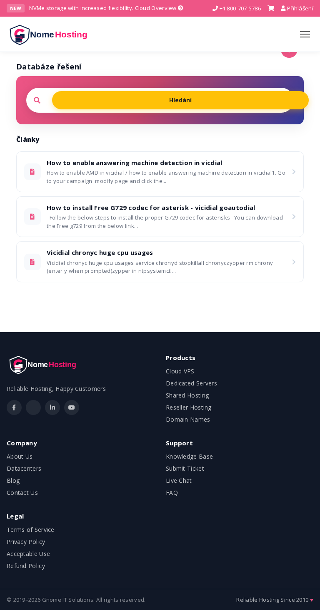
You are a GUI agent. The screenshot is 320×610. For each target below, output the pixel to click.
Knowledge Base (189, 456)
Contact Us (22, 492)
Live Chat (179, 480)
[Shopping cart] (271, 8)
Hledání (180, 100)
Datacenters (24, 468)
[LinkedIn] (52, 407)
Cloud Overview (156, 8)
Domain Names (188, 419)
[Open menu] (305, 34)
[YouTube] (71, 407)
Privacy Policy (26, 542)
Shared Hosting (187, 395)
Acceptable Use (28, 554)
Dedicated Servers (191, 383)
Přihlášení (299, 8)
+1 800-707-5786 (239, 8)
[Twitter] (33, 407)
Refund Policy (26, 566)
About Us (19, 456)
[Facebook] (14, 407)
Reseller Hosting (189, 407)
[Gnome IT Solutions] (51, 34)
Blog (13, 480)
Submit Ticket (185, 468)
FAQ (172, 492)
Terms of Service (31, 529)
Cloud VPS (180, 371)
